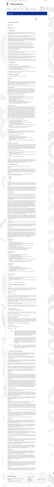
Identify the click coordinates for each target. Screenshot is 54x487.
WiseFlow (24, 0)
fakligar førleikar (28, 166)
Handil (27, 0)
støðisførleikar (23, 166)
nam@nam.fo (29, 481)
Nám (6, 0)
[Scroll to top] (52, 485)
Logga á (45, 0)
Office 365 (20, 0)
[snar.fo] (15, 4)
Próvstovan (9, 0)
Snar (13, 0)
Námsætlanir (16, 0)
